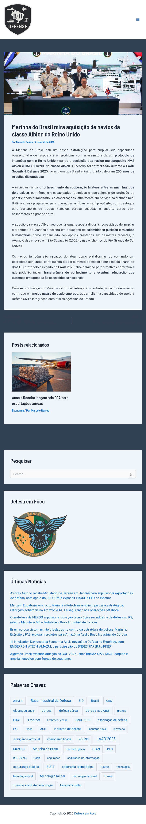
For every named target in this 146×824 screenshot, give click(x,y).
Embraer (34, 720)
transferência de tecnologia (33, 785)
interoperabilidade (59, 739)
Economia (18, 410)
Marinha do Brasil (46, 749)
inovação (119, 729)
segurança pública (26, 767)
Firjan (29, 729)
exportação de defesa (112, 720)
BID (81, 701)
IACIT (43, 729)
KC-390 (84, 739)
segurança (53, 758)
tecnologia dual (23, 776)
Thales (108, 776)
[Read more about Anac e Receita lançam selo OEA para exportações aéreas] (41, 372)
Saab (37, 758)
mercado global (75, 749)
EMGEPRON (82, 720)
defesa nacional (98, 710)
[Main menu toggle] (138, 19)
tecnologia (123, 767)
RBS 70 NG (20, 758)
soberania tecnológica (78, 767)
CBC (109, 701)
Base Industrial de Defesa (51, 701)
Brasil (95, 701)
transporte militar (71, 785)
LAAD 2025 (106, 739)
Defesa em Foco (85, 813)
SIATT (51, 767)
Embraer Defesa (57, 720)
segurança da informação (83, 758)
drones (121, 710)
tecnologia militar (52, 776)
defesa (47, 710)
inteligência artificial (26, 739)
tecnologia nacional (85, 776)
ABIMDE (18, 701)
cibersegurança (23, 710)
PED (110, 749)
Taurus (105, 767)
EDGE (17, 720)
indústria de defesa (67, 729)
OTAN (96, 749)
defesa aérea (68, 710)
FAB (15, 729)
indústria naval (97, 729)
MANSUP (19, 749)
